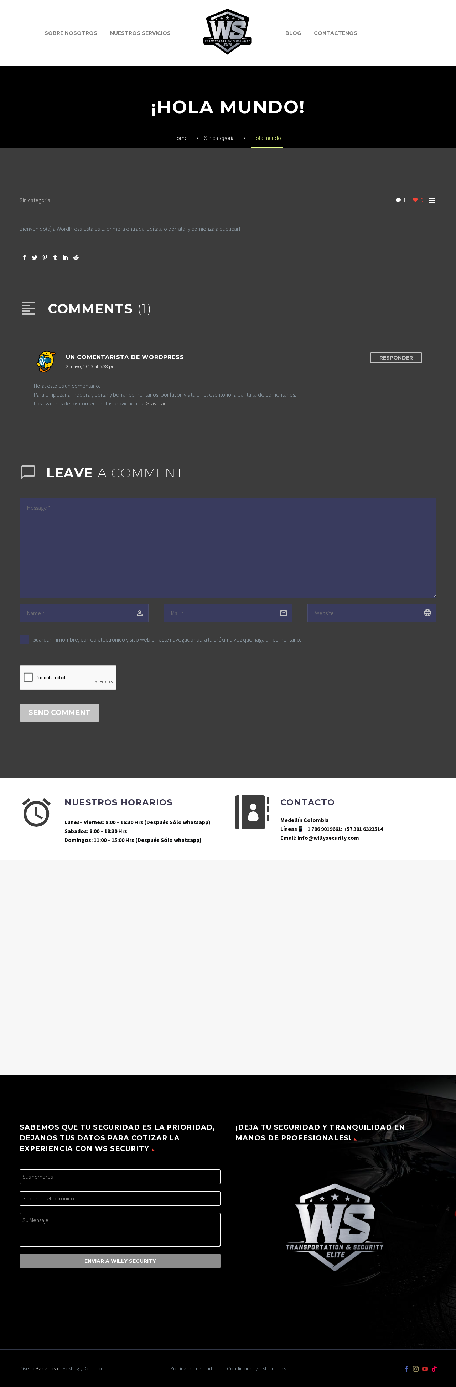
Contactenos (335, 33)
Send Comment (59, 712)
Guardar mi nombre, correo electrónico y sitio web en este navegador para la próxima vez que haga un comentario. (166, 639)
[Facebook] (24, 257)
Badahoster (48, 1368)
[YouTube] (425, 1369)
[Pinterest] (45, 257)
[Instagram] (416, 1369)
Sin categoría (35, 200)
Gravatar (155, 403)
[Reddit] (76, 257)
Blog (293, 33)
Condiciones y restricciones (256, 1368)
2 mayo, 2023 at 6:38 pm (91, 366)
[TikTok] (434, 1369)
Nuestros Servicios (140, 33)
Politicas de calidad (191, 1368)
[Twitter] (34, 257)
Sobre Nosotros (71, 33)
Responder (396, 358)
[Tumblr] (55, 257)
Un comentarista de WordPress (125, 357)
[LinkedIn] (65, 257)
